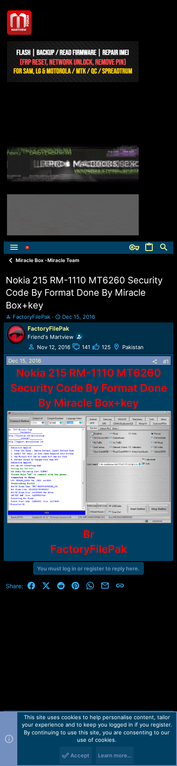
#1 (166, 361)
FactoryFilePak (31, 316)
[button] (14, 248)
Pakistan (133, 347)
